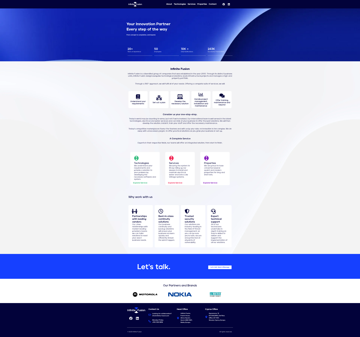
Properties (202, 4)
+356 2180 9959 (157, 322)
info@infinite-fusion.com (160, 316)
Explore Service (140, 183)
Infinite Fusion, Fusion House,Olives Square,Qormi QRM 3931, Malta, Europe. (186, 318)
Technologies (180, 4)
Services (191, 4)
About (169, 4)
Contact (212, 4)
